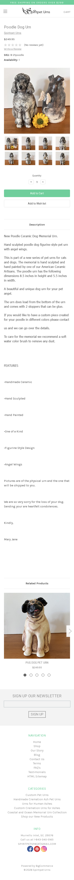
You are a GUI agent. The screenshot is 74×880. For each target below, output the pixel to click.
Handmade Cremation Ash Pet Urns (37, 799)
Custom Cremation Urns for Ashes (37, 808)
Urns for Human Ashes (37, 803)
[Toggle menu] (5, 10)
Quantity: (37, 175)
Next (70, 631)
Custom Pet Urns (37, 795)
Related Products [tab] (37, 583)
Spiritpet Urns (41, 869)
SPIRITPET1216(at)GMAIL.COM (37, 844)
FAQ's (37, 767)
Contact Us (37, 759)
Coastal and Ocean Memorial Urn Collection (37, 812)
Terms (37, 763)
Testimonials (37, 772)
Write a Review (12, 49)
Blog (37, 755)
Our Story (37, 750)
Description (37, 224)
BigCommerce (44, 866)
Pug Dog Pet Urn (37, 662)
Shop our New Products (37, 816)
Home (37, 742)
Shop (37, 746)
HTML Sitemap (37, 776)
